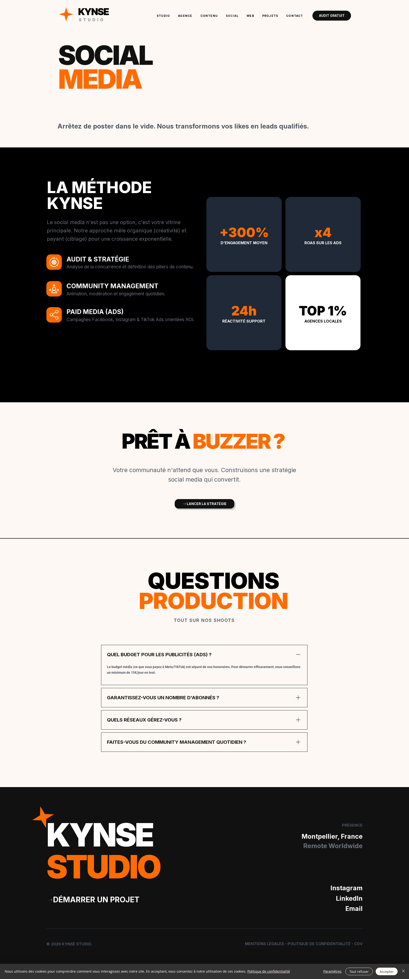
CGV (358, 943)
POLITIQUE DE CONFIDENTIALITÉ (319, 943)
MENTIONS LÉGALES (264, 943)
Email (354, 909)
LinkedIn (349, 898)
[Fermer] (403, 971)
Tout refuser (359, 971)
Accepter (387, 971)
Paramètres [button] (332, 971)
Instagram (346, 888)
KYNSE (103, 850)
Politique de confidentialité (268, 971)
